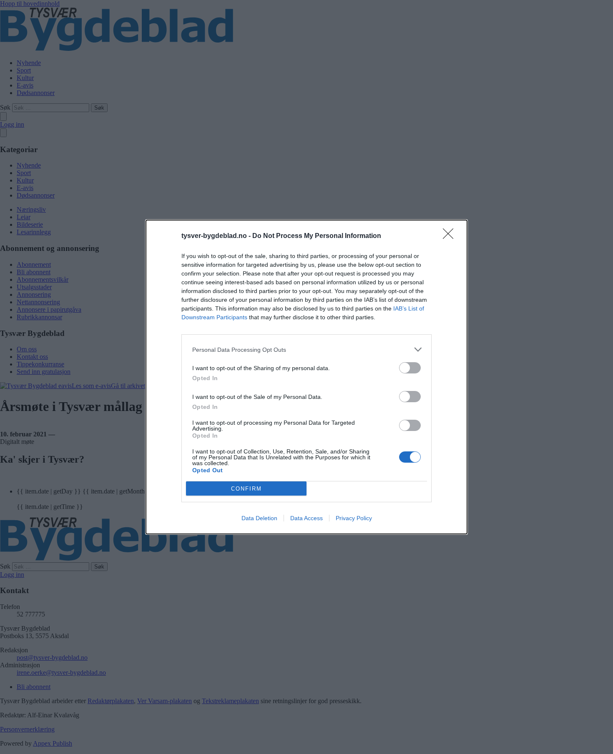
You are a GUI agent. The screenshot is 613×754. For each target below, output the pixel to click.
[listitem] (306, 349)
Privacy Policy (354, 518)
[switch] (410, 367)
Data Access (306, 518)
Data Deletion (259, 518)
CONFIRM (246, 489)
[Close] (451, 236)
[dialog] (306, 377)
